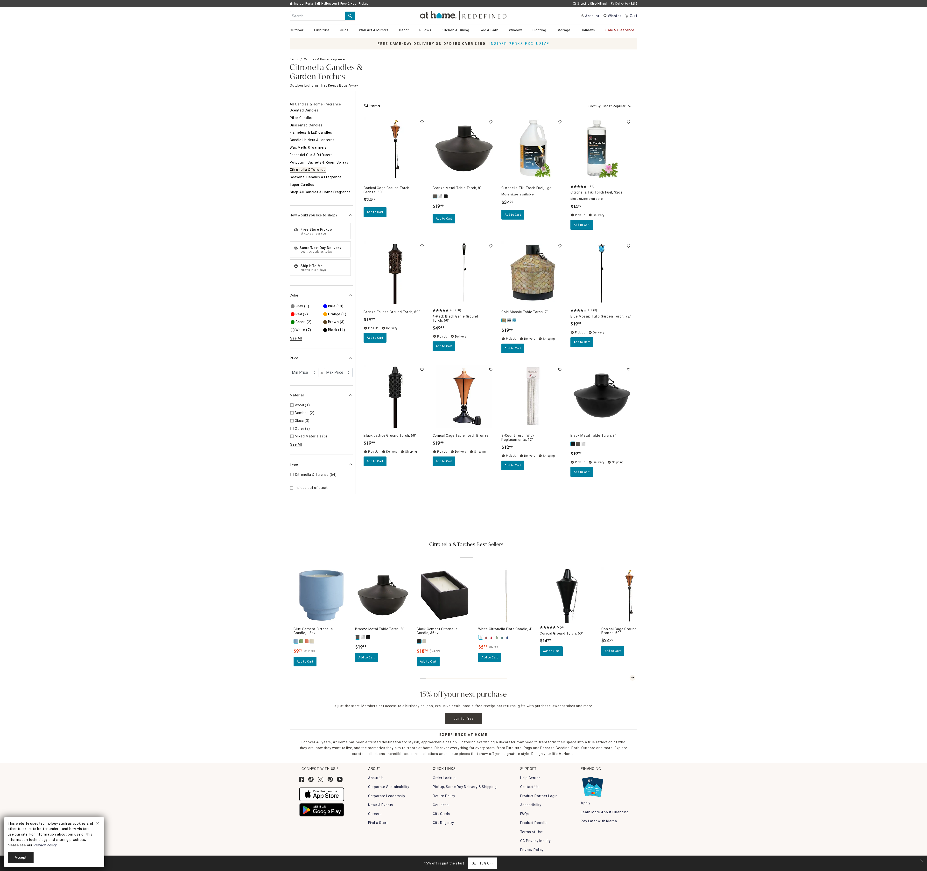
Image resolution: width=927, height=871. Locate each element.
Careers (375, 814)
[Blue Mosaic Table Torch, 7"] (514, 320)
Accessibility (530, 805)
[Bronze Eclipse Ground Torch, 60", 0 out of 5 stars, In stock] (395, 272)
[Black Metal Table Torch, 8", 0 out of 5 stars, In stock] (602, 396)
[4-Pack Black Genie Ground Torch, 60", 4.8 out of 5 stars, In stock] (464, 272)
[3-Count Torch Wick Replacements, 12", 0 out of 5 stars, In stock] (533, 396)
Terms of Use (531, 832)
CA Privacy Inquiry (535, 841)
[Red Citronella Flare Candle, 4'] (491, 637)
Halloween (328, 3)
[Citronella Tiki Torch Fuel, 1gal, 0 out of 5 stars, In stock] (533, 148)
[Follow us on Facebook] (301, 779)
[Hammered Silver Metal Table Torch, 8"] (440, 196)
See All (296, 338)
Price (294, 358)
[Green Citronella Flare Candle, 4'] (496, 637)
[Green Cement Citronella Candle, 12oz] (301, 641)
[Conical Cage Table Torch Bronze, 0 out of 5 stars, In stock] (464, 396)
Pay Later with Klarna (599, 821)
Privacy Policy (532, 850)
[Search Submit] (350, 16)
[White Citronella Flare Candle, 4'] (481, 637)
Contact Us (529, 787)
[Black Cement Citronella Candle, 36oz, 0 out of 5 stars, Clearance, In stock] (444, 595)
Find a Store (378, 823)
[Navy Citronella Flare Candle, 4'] (507, 637)
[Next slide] (632, 678)
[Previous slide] (625, 678)
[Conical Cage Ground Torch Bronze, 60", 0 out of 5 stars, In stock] (395, 148)
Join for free (464, 718)
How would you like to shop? (313, 215)
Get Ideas (441, 805)
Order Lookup (444, 778)
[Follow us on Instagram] (320, 779)
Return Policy (444, 796)
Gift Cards (441, 814)
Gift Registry (443, 823)
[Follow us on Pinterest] (330, 779)
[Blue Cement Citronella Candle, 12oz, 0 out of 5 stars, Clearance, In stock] (321, 595)
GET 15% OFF (483, 863)
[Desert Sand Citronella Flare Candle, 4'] (486, 637)
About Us (376, 778)
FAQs (524, 814)
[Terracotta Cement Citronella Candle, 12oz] (306, 641)
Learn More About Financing (605, 812)
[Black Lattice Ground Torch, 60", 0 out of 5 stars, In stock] (395, 396)
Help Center (530, 778)
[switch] (422, 122)
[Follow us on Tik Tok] (311, 779)
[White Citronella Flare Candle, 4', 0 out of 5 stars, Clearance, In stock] (506, 595)
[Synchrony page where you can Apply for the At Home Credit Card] (592, 786)
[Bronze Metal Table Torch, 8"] (435, 196)
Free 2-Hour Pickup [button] (354, 3)
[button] (463, 14)
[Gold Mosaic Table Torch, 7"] (504, 320)
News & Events (380, 805)
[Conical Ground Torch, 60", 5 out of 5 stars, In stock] (568, 595)
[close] (97, 824)
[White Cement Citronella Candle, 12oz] (312, 641)
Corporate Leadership (386, 796)
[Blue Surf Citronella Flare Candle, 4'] (502, 637)
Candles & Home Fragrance (324, 59)
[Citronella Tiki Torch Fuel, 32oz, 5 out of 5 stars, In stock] (602, 148)
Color (294, 295)
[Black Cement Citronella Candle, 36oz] (419, 641)
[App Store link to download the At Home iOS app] (321, 794)
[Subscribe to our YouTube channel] (340, 779)
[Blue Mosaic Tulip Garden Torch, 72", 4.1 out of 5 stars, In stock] (602, 272)
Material (297, 395)
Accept (21, 857)
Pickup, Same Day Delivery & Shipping (465, 787)
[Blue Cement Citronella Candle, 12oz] (296, 641)
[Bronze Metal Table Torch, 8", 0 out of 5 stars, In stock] (464, 148)
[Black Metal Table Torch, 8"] (446, 196)
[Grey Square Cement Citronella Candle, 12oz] (424, 641)
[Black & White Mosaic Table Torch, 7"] (509, 320)
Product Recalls (533, 823)
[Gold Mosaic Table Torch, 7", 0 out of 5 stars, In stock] (533, 272)
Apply (585, 803)
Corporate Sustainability (388, 787)
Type (294, 464)
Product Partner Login (539, 796)
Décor (294, 59)
